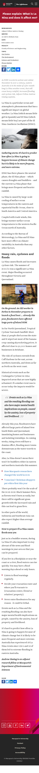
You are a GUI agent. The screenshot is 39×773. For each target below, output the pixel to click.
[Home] (8, 4)
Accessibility (20, 752)
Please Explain (7, 63)
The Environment (8, 57)
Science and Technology (10, 60)
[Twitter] (8, 69)
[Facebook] (4, 69)
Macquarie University (20, 739)
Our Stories (6, 54)
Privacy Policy (20, 748)
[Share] (18, 69)
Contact (20, 743)
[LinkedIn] (13, 69)
